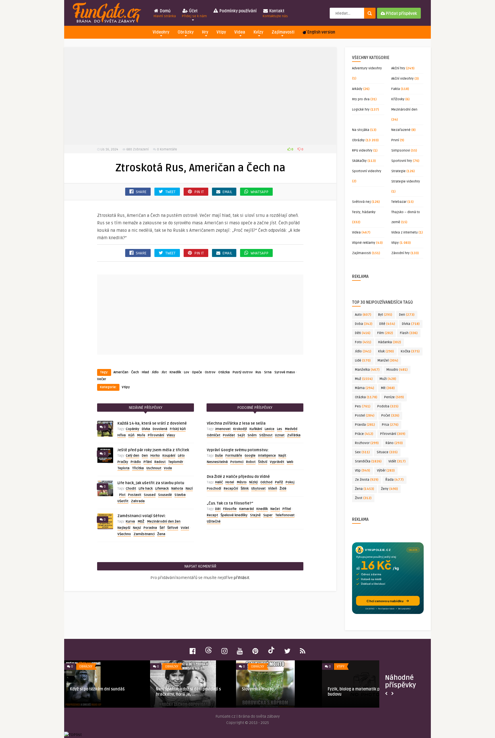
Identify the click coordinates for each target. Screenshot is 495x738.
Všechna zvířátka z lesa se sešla (236, 423)
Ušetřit (122, 501)
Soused (150, 495)
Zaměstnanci (144, 534)
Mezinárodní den (404, 109)
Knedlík (175, 372)
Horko (155, 456)
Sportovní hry (401, 161)
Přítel (286, 509)
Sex (362, 452)
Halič (219, 482)
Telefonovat (284, 515)
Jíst (164, 372)
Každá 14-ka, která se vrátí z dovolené (152, 423)
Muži (388, 379)
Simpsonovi (400, 150)
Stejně (255, 515)
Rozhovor (367, 443)
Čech (135, 372)
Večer (101, 379)
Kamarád (246, 509)
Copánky (132, 429)
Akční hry (398, 68)
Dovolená (160, 429)
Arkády (357, 89)
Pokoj (290, 482)
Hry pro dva (361, 99)
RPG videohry (362, 150)
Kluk (386, 351)
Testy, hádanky (364, 212)
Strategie (398, 171)
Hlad (145, 372)
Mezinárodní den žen (163, 521)
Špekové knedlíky (234, 515)
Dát (218, 509)
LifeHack (162, 488)
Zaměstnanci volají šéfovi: (141, 516)
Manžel (388, 360)
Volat (185, 528)
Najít (282, 456)
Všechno (124, 534)
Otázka (224, 372)
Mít (388, 388)
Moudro (397, 370)
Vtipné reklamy (363, 243)
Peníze (394, 397)
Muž (364, 379)
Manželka (367, 370)
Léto (181, 456)
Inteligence (267, 456)
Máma (364, 388)
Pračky (122, 462)
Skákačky (359, 161)
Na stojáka (360, 130)
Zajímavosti (283, 32)
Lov (186, 372)
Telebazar (398, 202)
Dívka (146, 429)
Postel (364, 415)
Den (145, 456)
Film (385, 333)
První (395, 140)
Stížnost (265, 435)
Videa (239, 32)
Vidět (397, 461)
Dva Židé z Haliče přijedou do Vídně (238, 476)
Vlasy (171, 435)
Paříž (279, 482)
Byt (385, 315)
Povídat (229, 435)
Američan (120, 372)
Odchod (266, 482)
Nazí (189, 488)
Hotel (229, 482)
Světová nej (361, 202)
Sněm (252, 435)
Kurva (130, 521)
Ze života (366, 480)
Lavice (269, 429)
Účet (194, 13)
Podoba (387, 406)
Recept (212, 515)
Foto (363, 342)
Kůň (131, 435)
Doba (363, 324)
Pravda (365, 425)
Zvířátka (293, 435)
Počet (390, 415)
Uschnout (153, 468)
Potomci (236, 462)
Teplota (123, 468)
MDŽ (141, 521)
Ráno (394, 443)
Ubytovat (258, 488)
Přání (148, 462)
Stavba (180, 495)
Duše (219, 456)
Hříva (121, 435)
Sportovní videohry (366, 171)
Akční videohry (402, 78)
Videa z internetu (404, 232)
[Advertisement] (200, 96)
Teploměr (175, 462)
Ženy (389, 489)
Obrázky (186, 32)
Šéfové (172, 528)
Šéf (162, 528)
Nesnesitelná (217, 462)
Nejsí (137, 528)
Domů (165, 13)
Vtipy (221, 32)
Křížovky (397, 99)
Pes (362, 406)
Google (250, 456)
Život (363, 498)
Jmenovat (223, 429)
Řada (394, 480)
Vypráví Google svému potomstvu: (238, 450)
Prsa (390, 425)
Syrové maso (284, 372)
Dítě (387, 324)
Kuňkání (256, 429)
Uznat (279, 435)
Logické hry (361, 109)
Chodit (131, 488)
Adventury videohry (367, 68)
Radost (160, 462)
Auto (363, 315)
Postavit (134, 495)
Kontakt (275, 13)
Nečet (275, 509)
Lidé (363, 360)
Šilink (245, 488)
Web (290, 462)
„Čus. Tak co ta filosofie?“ (230, 503)
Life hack (146, 488)
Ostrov (210, 372)
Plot (122, 495)
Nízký (253, 482)
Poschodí (214, 488)
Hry (205, 32)
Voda (168, 468)
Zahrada (138, 501)
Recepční (231, 488)
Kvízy (258, 32)
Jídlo (155, 372)
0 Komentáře (167, 149)
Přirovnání (156, 435)
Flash (409, 333)
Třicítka (138, 468)
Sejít (241, 435)
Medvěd (291, 429)
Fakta (395, 89)
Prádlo (136, 462)
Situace (387, 452)
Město (242, 482)
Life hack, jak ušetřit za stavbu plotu (150, 483)
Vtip (362, 470)
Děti (362, 333)
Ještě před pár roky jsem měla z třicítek (153, 450)
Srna (268, 372)
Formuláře (233, 456)
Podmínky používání (238, 11)
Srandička (368, 461)
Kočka (410, 351)
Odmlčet (213, 435)
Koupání (168, 456)
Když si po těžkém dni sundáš (97, 689)
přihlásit (241, 577)
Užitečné (214, 521)
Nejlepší (123, 528)
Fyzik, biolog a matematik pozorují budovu (360, 692)
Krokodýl (240, 429)
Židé (283, 488)
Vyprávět (277, 462)
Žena (161, 534)
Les (279, 429)
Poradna (150, 528)
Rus (258, 372)
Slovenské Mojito (258, 689)
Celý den (132, 456)
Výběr (386, 470)
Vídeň (272, 488)
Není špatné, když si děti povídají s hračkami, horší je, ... (188, 692)
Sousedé (165, 495)
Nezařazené (400, 130)
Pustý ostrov (243, 372)
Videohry (161, 32)
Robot (251, 462)
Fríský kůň (178, 429)
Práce (364, 434)
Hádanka (389, 342)
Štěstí (262, 462)
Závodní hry (400, 253)
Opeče (197, 372)
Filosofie (230, 509)
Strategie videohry (405, 181)
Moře (141, 435)
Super (268, 515)
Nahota (177, 488)
